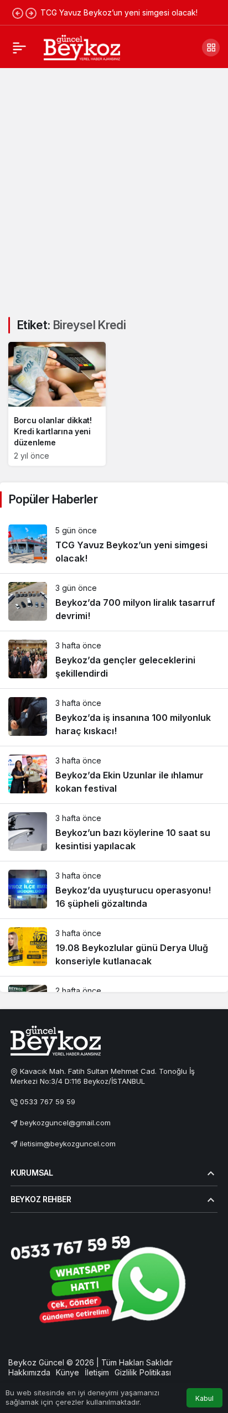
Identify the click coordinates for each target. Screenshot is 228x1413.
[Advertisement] (114, 186)
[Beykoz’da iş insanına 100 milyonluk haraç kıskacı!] (114, 717)
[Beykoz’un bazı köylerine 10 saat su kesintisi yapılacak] (114, 832)
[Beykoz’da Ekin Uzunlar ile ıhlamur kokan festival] (114, 774)
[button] (211, 47)
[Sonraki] (31, 13)
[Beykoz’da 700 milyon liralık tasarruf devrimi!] (114, 602)
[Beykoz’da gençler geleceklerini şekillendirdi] (114, 659)
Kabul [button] (204, 1398)
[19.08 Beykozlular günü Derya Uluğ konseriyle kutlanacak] (114, 947)
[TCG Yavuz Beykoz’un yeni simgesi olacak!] (114, 544)
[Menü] (19, 48)
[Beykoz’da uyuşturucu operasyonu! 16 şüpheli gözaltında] (114, 889)
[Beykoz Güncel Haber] (82, 46)
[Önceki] (17, 13)
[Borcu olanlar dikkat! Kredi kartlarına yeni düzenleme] (57, 404)
